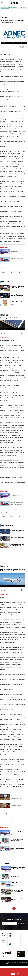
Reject (18, 973)
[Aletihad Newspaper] (14, 2)
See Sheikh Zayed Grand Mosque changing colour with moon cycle (17, 531)
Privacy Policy (10, 944)
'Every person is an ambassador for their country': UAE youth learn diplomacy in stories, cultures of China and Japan (17, 287)
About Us (11, 941)
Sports (3, 940)
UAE (3, 933)
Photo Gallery (10, 936)
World (3, 935)
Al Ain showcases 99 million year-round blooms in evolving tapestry (17, 832)
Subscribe (21, 923)
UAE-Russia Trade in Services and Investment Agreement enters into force (17, 847)
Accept (13, 973)
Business (4, 938)
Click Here (8, 971)
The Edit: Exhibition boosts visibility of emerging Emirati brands (16, 302)
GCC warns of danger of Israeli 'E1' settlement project (17, 840)
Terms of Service (17, 934)
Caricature (11, 938)
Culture (3, 942)
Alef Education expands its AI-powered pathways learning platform (17, 538)
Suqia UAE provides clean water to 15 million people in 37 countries (17, 545)
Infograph (11, 933)
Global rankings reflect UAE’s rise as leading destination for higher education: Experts (17, 294)
